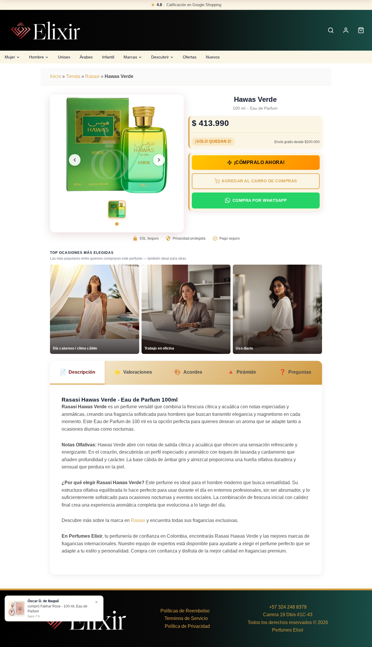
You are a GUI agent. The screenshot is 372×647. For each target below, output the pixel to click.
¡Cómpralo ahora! (259, 162)
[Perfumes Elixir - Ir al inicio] (45, 30)
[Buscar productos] (330, 30)
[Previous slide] (75, 160)
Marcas (130, 57)
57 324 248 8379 (289, 607)
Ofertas (189, 57)
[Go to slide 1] (117, 224)
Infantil (108, 57)
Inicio (55, 76)
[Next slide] (159, 160)
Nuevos (213, 57)
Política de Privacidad (187, 626)
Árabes (86, 57)
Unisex (64, 57)
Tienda (73, 76)
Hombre (36, 57)
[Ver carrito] (361, 30)
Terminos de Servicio (186, 618)
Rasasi (92, 76)
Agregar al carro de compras (259, 181)
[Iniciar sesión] (345, 30)
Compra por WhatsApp (260, 200)
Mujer (10, 57)
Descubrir (160, 57)
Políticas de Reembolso (185, 610)
